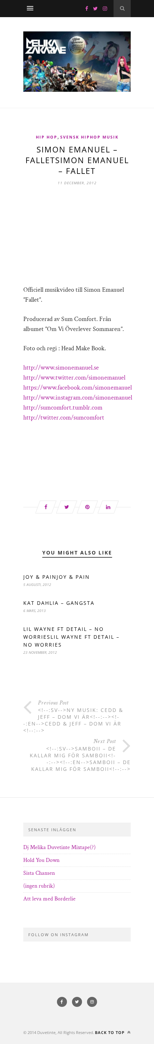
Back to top (110, 1032)
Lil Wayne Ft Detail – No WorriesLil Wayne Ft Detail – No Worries (71, 637)
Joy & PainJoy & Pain (56, 576)
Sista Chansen (39, 873)
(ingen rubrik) (39, 886)
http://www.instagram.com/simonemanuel (77, 397)
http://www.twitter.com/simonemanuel (74, 377)
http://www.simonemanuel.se (61, 367)
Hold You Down (41, 860)
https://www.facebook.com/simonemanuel (77, 387)
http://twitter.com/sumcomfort (63, 417)
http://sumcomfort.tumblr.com (62, 407)
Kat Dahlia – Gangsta (59, 602)
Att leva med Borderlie (49, 899)
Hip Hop (46, 137)
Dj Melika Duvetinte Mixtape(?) (59, 847)
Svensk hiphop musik (89, 137)
